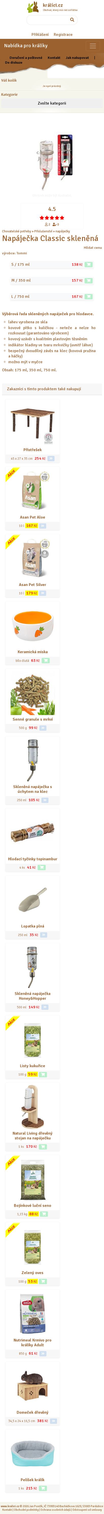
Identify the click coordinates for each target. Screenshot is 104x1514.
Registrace (63, 34)
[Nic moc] (46, 218)
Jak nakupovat (77, 57)
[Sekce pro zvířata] (93, 46)
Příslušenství (43, 231)
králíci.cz (53, 5)
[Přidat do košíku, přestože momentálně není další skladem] (43, 1147)
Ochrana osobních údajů (55, 1509)
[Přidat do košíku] (89, 264)
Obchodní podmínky (26, 1509)
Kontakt (54, 57)
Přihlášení (40, 34)
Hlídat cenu (93, 247)
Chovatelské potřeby (16, 231)
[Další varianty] (51, 458)
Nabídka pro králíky (25, 45)
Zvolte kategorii (52, 103)
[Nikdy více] (41, 218)
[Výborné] (57, 218)
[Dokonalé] (62, 218)
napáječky (63, 231)
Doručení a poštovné (26, 57)
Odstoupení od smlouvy (87, 1509)
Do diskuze (13, 62)
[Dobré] (52, 218)
